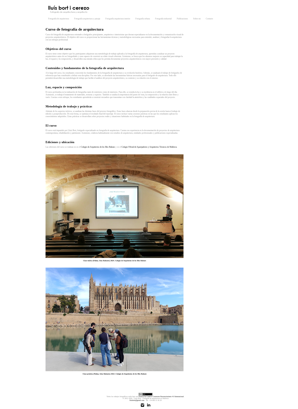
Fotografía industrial (163, 18)
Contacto (209, 18)
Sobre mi (197, 18)
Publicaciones (182, 18)
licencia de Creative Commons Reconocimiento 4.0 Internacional (161, 396)
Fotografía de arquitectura (58, 18)
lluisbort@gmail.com (137, 400)
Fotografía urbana (142, 18)
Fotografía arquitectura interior (117, 18)
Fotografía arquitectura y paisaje (87, 18)
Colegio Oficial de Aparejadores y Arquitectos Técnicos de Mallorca (149, 147)
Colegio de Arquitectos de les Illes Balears (98, 147)
